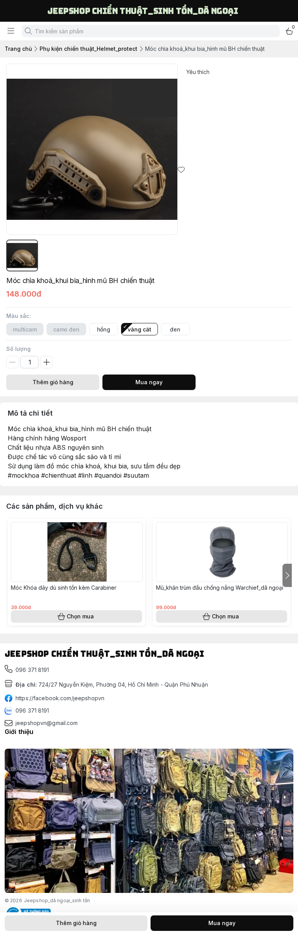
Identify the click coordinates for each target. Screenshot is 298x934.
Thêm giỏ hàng (53, 382)
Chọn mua (80, 616)
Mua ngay (149, 382)
